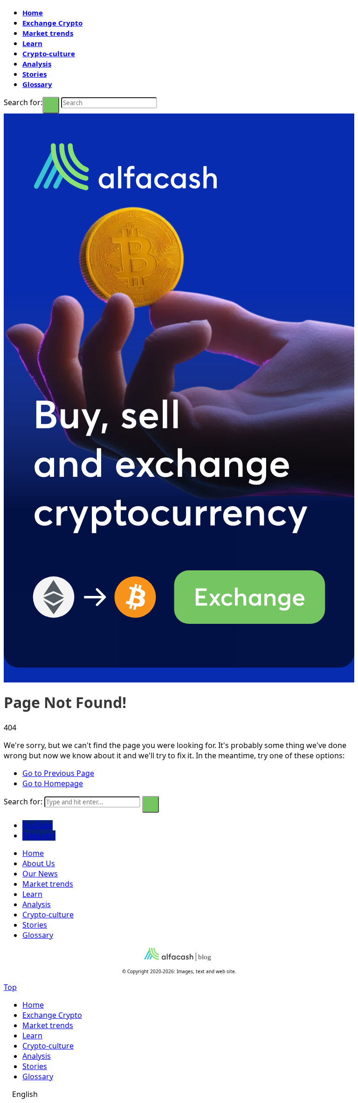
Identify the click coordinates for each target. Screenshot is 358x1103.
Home (32, 12)
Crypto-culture (48, 53)
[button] (179, 1094)
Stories (34, 74)
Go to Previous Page (58, 773)
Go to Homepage (52, 783)
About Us (38, 863)
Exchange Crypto (52, 22)
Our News (40, 874)
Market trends (47, 33)
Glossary (37, 84)
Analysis (36, 63)
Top (10, 987)
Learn (32, 43)
